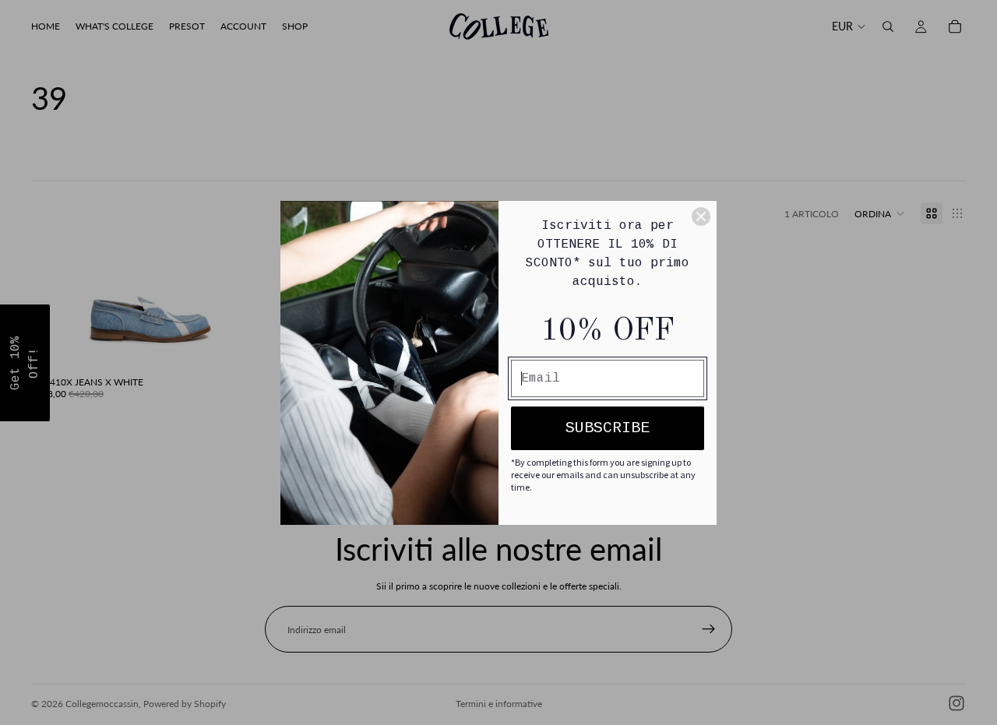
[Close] (701, 216)
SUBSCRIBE (607, 428)
